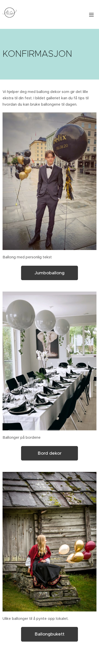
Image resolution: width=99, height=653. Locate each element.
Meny (91, 14)
